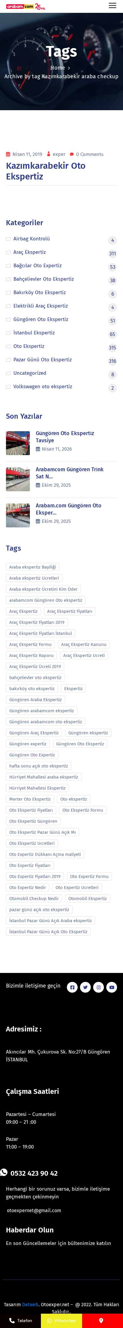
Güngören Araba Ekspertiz (35, 699)
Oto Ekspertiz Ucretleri (32, 843)
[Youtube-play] (111, 987)
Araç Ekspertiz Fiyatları (69, 611)
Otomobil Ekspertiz (87, 898)
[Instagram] (98, 987)
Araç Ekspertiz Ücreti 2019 (35, 666)
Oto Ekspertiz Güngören (33, 821)
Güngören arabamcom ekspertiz (41, 710)
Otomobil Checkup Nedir (34, 898)
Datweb (30, 1304)
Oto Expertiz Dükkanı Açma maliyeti (45, 854)
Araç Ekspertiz (23, 611)
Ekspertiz (73, 688)
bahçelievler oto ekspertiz (35, 677)
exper (60, 154)
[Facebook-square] (72, 987)
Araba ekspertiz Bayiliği (32, 567)
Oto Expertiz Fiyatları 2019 (35, 876)
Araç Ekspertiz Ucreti (84, 655)
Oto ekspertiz (73, 799)
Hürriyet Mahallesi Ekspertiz (37, 788)
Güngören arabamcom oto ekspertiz (45, 721)
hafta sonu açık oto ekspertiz (38, 766)
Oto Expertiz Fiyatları (29, 865)
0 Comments (90, 154)
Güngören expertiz (28, 744)
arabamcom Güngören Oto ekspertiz (45, 600)
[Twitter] (85, 987)
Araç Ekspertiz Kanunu (84, 644)
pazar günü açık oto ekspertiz (39, 909)
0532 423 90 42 (34, 1173)
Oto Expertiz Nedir (27, 887)
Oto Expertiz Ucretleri (77, 887)
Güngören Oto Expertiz (32, 755)
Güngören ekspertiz (88, 733)
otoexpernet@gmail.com (34, 1210)
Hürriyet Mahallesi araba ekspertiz (43, 777)
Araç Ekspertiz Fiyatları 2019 (36, 622)
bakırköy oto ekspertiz (32, 688)
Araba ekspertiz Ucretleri (34, 578)
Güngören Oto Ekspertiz (80, 744)
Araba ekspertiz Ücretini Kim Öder (43, 589)
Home (57, 68)
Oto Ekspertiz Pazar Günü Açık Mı (42, 832)
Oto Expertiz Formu (89, 876)
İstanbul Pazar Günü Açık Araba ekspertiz (50, 920)
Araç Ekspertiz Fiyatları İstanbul (40, 633)
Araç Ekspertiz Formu (30, 644)
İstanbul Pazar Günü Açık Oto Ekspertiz (48, 931)
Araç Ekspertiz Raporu (31, 655)
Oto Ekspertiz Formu (82, 810)
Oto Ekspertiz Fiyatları (31, 810)
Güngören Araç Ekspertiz (34, 733)
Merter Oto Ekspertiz (30, 799)
